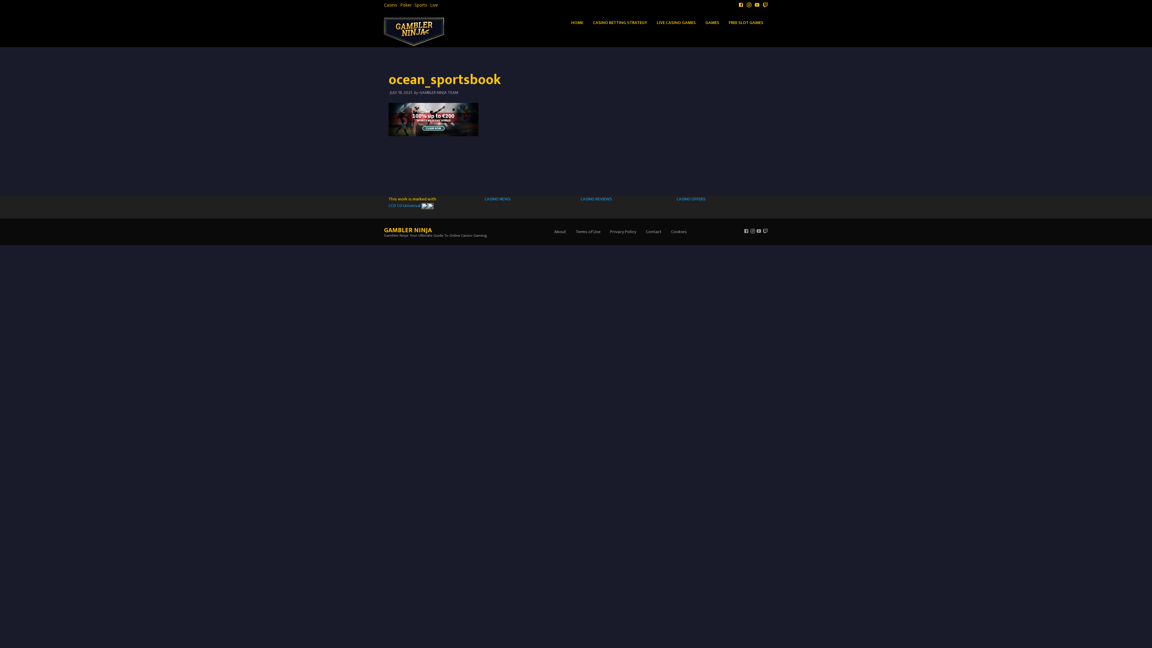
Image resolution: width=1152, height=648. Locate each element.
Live (434, 5)
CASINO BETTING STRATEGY (620, 22)
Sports (421, 5)
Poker (406, 5)
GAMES (712, 22)
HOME (577, 22)
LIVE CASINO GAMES (676, 22)
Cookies (679, 232)
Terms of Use (588, 232)
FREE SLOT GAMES (746, 22)
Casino (390, 5)
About (560, 232)
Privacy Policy (623, 232)
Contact (654, 232)
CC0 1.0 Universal (405, 205)
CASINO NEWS (497, 199)
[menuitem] (390, 5)
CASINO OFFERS (691, 199)
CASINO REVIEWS (596, 199)
